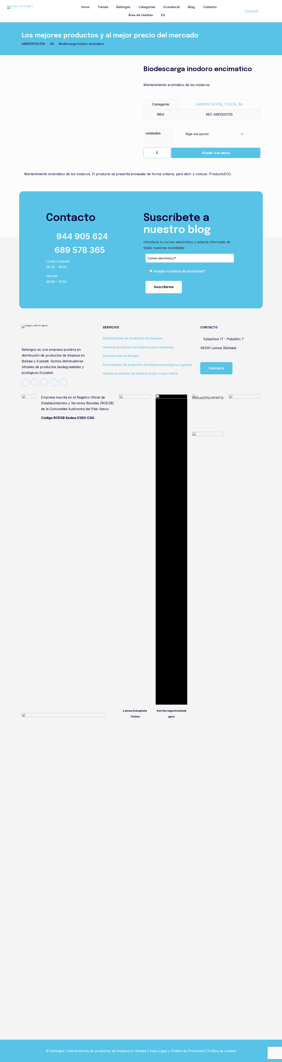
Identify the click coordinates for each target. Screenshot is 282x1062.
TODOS (230, 104)
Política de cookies (221, 1051)
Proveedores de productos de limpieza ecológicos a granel (147, 365)
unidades (153, 133)
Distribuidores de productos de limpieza (133, 338)
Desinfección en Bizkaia (121, 356)
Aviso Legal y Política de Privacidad (176, 1051)
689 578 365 (80, 250)
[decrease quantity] (148, 152)
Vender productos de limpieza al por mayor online (140, 373)
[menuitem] (165, 15)
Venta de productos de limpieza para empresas (138, 347)
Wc (52, 44)
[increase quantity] (165, 152)
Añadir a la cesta (216, 153)
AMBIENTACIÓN (33, 44)
